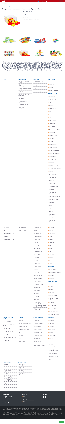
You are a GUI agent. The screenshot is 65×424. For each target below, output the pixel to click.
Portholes (35, 297)
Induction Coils (51, 180)
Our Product (6, 6)
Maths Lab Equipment (52, 225)
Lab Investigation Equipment (53, 353)
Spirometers (51, 166)
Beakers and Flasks (22, 341)
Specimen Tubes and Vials (23, 326)
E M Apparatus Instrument (23, 101)
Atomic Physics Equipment (8, 371)
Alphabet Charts (36, 269)
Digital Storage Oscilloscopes (38, 323)
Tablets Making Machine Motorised (54, 196)
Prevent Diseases (36, 257)
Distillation (20, 332)
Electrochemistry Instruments (53, 95)
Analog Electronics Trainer (38, 329)
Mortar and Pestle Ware (52, 269)
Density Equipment (7, 373)
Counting (50, 236)
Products (24, 4)
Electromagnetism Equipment (8, 376)
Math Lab (20, 409)
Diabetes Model (51, 292)
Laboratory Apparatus (7, 225)
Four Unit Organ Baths (52, 174)
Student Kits (51, 263)
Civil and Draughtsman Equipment (39, 288)
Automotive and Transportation (39, 308)
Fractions (50, 248)
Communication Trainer (37, 326)
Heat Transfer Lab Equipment (38, 233)
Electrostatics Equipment (8, 377)
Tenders (29, 4)
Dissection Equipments (37, 91)
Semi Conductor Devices (22, 96)
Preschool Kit (51, 87)
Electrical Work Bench (7, 328)
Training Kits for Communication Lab (24, 82)
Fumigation (50, 205)
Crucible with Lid (51, 275)
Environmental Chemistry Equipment (54, 347)
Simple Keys (51, 178)
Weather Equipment (22, 373)
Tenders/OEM (25, 399)
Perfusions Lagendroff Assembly (54, 175)
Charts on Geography (37, 263)
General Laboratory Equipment (53, 218)
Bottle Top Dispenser (37, 239)
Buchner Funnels (51, 278)
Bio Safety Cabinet (52, 202)
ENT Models (51, 289)
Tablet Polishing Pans (52, 192)
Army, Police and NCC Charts (38, 284)
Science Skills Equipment (23, 371)
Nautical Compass (37, 290)
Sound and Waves (6, 386)
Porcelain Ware (51, 266)
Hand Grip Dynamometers (53, 187)
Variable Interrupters (52, 183)
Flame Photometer (52, 96)
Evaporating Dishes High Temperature (55, 272)
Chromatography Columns (23, 338)
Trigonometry (51, 257)
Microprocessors (21, 102)
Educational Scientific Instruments (26, 408)
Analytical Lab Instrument (53, 93)
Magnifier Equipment (37, 84)
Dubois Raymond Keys (52, 177)
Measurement (6, 364)
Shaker (50, 111)
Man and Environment (37, 266)
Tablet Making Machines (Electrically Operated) (54, 194)
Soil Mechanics (6, 334)
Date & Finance (51, 254)
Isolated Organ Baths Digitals (53, 172)
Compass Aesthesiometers (53, 186)
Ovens (50, 208)
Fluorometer (51, 141)
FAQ (39, 4)
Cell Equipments (36, 88)
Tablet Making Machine (52, 99)
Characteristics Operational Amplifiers (25, 88)
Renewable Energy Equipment (8, 385)
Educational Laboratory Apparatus (9, 239)
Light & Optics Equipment (7, 383)
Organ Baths (51, 171)
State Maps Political (37, 287)
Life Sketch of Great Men (38, 278)
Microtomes (5, 230)
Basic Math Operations (52, 233)
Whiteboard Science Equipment (23, 374)
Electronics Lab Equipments (38, 317)
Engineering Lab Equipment (38, 225)
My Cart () (43, 4)
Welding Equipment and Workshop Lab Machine (9, 325)
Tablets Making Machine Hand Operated (55, 197)
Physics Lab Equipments (7, 370)
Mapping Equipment (22, 364)
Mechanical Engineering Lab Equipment (40, 305)
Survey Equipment (36, 291)
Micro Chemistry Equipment (53, 356)
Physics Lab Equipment (7, 362)
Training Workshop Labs (37, 303)
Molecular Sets (51, 332)
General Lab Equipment (22, 230)
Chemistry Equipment (52, 344)
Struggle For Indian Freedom (38, 275)
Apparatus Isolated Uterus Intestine (54, 199)
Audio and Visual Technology (38, 335)
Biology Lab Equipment (52, 84)
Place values (51, 239)
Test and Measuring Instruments (24, 108)
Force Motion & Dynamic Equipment (9, 380)
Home (20, 4)
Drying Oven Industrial (52, 108)
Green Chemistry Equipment (53, 350)
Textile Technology (7, 340)
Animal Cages (51, 338)
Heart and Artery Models (52, 305)
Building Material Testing (37, 309)
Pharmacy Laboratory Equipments (54, 153)
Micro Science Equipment (53, 358)
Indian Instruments (7, 227)
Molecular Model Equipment (38, 102)
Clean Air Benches (52, 200)
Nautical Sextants (36, 299)
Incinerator (35, 230)
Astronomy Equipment (22, 365)
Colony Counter (51, 138)
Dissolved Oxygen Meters (53, 135)
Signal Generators (36, 320)
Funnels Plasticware (52, 329)
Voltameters (21, 320)
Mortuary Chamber (52, 126)
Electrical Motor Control (37, 341)
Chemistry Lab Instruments (58, 408)
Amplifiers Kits (21, 91)
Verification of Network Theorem (24, 89)
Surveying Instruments (52, 120)
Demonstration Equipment (53, 346)
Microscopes (30, 409)
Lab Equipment (51, 352)
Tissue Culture (51, 323)
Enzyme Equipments (37, 94)
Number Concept (11, 6)
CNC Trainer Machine (37, 302)
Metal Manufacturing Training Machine (10, 337)
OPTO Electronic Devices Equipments (24, 104)
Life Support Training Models (53, 311)
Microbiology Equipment (37, 100)
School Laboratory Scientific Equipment (36, 408)
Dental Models (51, 286)
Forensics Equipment (52, 349)
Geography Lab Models (22, 362)
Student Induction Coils (52, 181)
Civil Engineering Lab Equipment (39, 236)
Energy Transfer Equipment (8, 379)
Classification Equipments (38, 90)
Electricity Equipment (7, 374)
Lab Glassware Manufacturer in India (16, 408)
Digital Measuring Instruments (23, 105)
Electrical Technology (37, 338)
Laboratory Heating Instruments (9, 233)
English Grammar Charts (37, 281)
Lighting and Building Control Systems (39, 345)
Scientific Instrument (22, 79)
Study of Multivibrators (22, 86)
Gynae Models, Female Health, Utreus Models (54, 299)
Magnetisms (6, 365)
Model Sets (51, 359)
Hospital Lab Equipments (52, 281)
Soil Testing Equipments (37, 293)
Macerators (51, 190)
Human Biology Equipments (38, 99)
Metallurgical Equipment (37, 227)
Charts (50, 260)
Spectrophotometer (52, 220)
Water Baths (51, 211)
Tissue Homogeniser (52, 123)
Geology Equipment (22, 370)
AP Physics (5, 368)
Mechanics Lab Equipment (8, 382)
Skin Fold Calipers (51, 189)
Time (50, 251)
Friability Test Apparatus (53, 144)
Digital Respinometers (52, 169)
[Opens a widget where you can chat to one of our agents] (61, 422)
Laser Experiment (21, 98)
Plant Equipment (36, 82)
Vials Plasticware (51, 320)
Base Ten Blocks (51, 242)
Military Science (36, 282)
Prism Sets (35, 300)
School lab (17, 409)
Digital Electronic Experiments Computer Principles (24, 85)
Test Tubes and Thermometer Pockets (25, 323)
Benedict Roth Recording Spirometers (55, 168)
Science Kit (5, 79)
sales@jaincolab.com (7, 400)
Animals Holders (51, 162)
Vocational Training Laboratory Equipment (8, 318)
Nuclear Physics (21, 107)
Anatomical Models (51, 284)
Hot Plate (50, 114)
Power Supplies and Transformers (24, 81)
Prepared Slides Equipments (38, 81)
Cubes (50, 245)
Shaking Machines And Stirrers (53, 215)
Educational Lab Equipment (53, 82)
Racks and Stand (51, 326)
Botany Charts (36, 242)
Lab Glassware (20, 317)
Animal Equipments (37, 85)
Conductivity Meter (52, 132)
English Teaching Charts (37, 279)
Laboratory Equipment (22, 227)
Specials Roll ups (36, 273)
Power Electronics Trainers (38, 332)
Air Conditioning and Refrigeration (39, 306)
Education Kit (6, 388)
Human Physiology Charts (38, 251)
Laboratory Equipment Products (54, 90)
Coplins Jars (21, 335)
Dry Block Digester (52, 214)
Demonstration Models (22, 92)
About (61, 1)
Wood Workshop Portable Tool (8, 321)
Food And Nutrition (37, 254)
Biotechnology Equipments (38, 87)
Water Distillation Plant (52, 209)
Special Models (51, 302)
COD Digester (51, 217)
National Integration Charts (38, 276)
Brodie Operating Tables (52, 156)
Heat (4, 367)
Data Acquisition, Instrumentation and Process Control (39, 343)
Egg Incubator (51, 105)
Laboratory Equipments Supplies (24, 225)
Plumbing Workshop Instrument (8, 331)
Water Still (50, 102)
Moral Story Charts (37, 272)
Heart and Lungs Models (52, 308)
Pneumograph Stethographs (53, 165)
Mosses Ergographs (52, 184)
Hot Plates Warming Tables (53, 212)
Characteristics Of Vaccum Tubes (24, 99)
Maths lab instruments (52, 227)
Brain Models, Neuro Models (53, 295)
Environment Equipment (22, 367)
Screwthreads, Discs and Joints (24, 329)
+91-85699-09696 (6, 402)
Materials (50, 355)
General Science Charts (37, 248)
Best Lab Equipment (51, 79)
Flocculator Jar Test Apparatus (54, 150)
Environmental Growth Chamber (54, 206)
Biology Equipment (36, 79)
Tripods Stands (36, 296)
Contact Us (34, 4)
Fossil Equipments (21, 368)
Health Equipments (37, 97)
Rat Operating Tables (52, 159)
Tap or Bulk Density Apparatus (53, 147)
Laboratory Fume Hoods (52, 203)
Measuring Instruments (7, 236)
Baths (50, 117)
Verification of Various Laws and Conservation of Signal (23, 95)
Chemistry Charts (36, 245)
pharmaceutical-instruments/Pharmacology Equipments (54, 222)
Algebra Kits (51, 230)
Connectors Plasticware (52, 335)
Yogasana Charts (36, 260)
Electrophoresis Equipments (38, 93)
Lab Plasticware (51, 317)
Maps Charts (36, 285)
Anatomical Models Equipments (54, 314)
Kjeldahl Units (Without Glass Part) (54, 129)
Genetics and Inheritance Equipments (39, 96)
